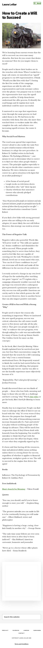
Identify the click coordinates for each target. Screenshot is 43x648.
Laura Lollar (9, 4)
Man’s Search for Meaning (13, 489)
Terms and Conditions (21, 644)
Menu (39, 3)
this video (33, 397)
